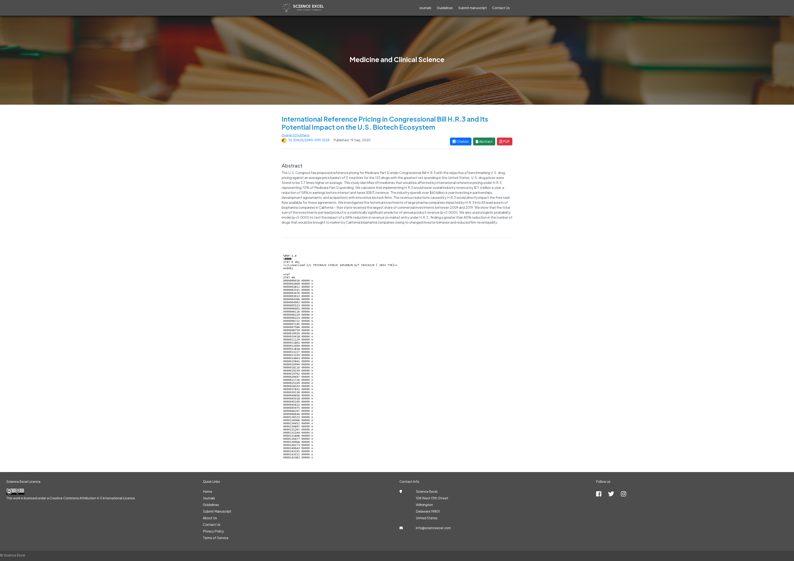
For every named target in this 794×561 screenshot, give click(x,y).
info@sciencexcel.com (433, 528)
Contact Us (501, 8)
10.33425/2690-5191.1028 (309, 140)
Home (207, 491)
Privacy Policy (213, 531)
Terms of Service (215, 538)
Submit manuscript (472, 8)
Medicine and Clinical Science (397, 59)
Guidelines (445, 8)
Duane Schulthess (296, 135)
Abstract (486, 141)
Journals (425, 8)
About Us (210, 518)
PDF (506, 141)
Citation (462, 141)
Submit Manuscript (217, 511)
